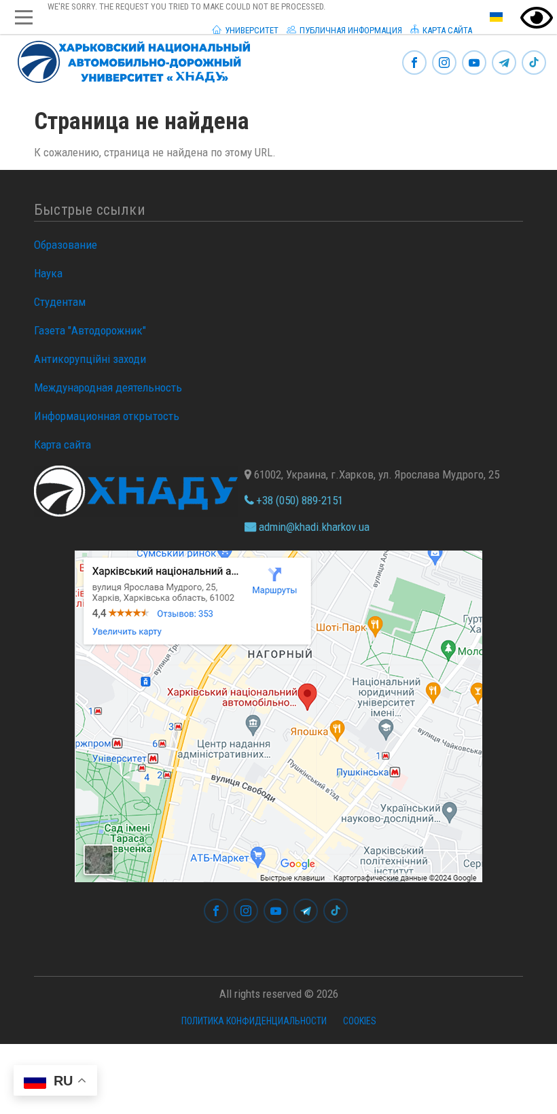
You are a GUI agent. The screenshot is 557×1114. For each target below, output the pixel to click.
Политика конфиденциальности (254, 1020)
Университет (250, 30)
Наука (48, 273)
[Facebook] (414, 63)
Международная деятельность (108, 387)
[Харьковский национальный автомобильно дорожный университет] (128, 59)
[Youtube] (474, 63)
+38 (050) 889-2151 (298, 500)
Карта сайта (446, 30)
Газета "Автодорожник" (90, 330)
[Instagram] (444, 63)
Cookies (359, 1020)
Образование (65, 244)
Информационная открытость (106, 416)
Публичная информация (350, 30)
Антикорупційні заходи (90, 359)
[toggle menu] (24, 17)
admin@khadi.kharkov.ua (313, 527)
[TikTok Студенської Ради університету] (534, 63)
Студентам (60, 302)
